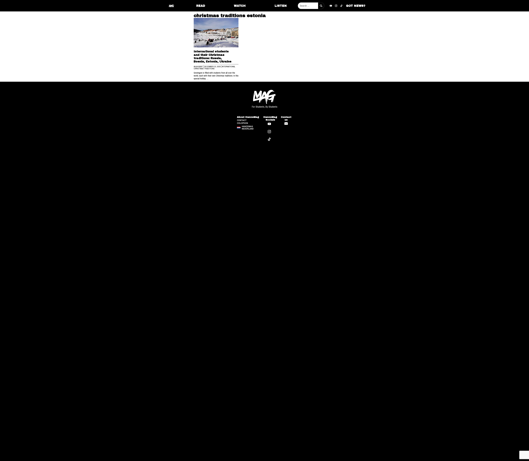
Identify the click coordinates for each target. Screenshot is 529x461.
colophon (242, 123)
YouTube (331, 6)
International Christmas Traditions (214, 67)
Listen (281, 5)
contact (242, 120)
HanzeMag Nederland (248, 127)
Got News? (355, 5)
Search (321, 5)
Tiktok (341, 6)
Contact (286, 123)
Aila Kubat (198, 66)
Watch (240, 5)
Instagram (336, 6)
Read (200, 5)
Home (171, 5)
